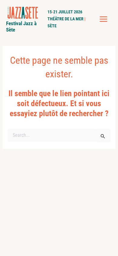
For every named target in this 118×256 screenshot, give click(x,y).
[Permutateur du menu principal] (103, 19)
